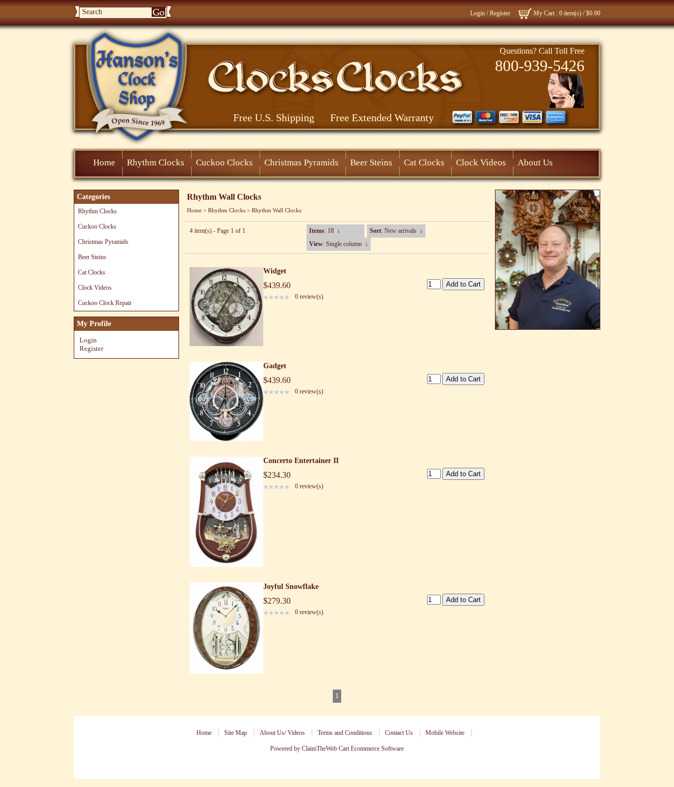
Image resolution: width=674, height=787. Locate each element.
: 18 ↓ (324, 230)
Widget (274, 271)
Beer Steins (371, 163)
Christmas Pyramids (301, 163)
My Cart (543, 13)
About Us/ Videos (282, 732)
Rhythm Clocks (155, 163)
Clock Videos (481, 163)
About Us (535, 163)
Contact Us (399, 732)
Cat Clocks (424, 163)
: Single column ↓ (338, 244)
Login (477, 13)
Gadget (274, 366)
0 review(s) (309, 296)
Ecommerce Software (377, 748)
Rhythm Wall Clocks (276, 210)
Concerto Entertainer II (301, 461)
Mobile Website (444, 732)
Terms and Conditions (345, 732)
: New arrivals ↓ (396, 230)
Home (104, 163)
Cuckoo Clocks (224, 163)
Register (500, 13)
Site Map (235, 732)
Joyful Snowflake (291, 587)
